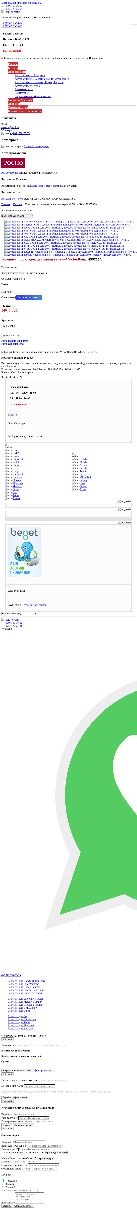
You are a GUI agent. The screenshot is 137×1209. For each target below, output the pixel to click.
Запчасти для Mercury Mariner (25, 1001)
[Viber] (21, 377)
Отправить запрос (23, 1125)
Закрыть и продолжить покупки (18, 1070)
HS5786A (95, 259)
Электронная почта (12, 1085)
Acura (83, 489)
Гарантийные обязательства (33, 96)
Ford (15, 450)
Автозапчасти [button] (17, 71)
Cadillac (17, 462)
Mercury (17, 486)
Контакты (25, 111)
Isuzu (82, 483)
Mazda (83, 462)
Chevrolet (18, 459)
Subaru (83, 486)
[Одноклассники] (10, 377)
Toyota (83, 471)
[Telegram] (13, 377)
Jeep (15, 468)
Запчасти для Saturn (19, 1022)
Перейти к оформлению (15, 1097)
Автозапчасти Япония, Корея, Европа (39, 82)
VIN (3, 1190)
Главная (13, 64)
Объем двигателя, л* (13, 1168)
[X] (17, 377)
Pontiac (16, 498)
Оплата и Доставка (20, 100)
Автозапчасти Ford (12, 198)
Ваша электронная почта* (16, 1145)
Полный (10, 1187)
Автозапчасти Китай (28, 85)
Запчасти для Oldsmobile (22, 1019)
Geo (15, 492)
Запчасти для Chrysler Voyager (25, 993)
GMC (16, 453)
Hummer (17, 477)
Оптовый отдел (18, 107)
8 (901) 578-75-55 (20, 133)
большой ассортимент (39, 185)
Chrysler (17, 465)
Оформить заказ (45, 1070)
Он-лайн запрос (17, 423)
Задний (9, 1184)
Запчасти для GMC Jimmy (22, 1007)
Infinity (83, 480)
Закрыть (7, 1125)
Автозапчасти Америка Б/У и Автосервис (42, 78)
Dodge (16, 471)
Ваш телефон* (9, 1117)
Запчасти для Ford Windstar (23, 984)
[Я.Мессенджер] (2, 377)
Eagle (16, 489)
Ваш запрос (8, 1202)
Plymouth (18, 483)
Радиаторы (22, 92)
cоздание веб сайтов (35, 604)
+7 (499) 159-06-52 (11, 5)
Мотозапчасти (24, 89)
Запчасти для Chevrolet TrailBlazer (27, 980)
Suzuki (83, 468)
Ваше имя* (7, 1114)
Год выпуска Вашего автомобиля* (20, 1152)
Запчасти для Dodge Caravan (24, 987)
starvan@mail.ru (10, 127)
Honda (83, 459)
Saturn (16, 495)
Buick (16, 456)
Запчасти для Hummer (20, 1028)
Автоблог (14, 103)
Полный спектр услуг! (36, 146)
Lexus (83, 474)
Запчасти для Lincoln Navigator (25, 998)
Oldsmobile (19, 474)
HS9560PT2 (8, 325)
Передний (11, 1180)
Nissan (83, 465)
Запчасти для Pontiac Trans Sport (26, 990)
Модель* (6, 1161)
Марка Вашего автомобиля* (17, 1158)
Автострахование (11, 172)
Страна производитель (14, 1165)
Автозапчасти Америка (30, 75)
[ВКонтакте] (6, 377)
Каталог (13, 68)
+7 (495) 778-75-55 (11, 8)
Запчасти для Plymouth (21, 1025)
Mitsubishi (85, 477)
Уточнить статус (28, 297)
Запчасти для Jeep (18, 1016)
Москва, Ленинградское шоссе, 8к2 (21, 2)
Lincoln (17, 480)
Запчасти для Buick (19, 1010)
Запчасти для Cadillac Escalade (25, 1004)
